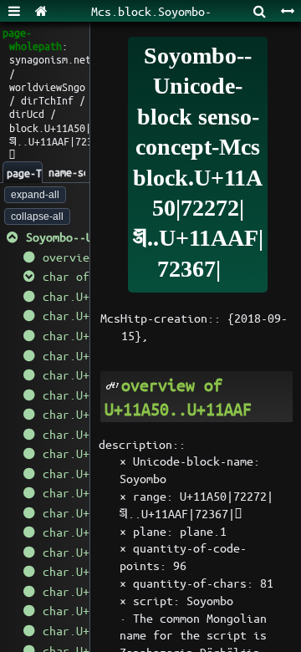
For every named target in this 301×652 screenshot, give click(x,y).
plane (149, 530)
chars (230, 582)
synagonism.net (50, 59)
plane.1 (203, 530)
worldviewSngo (47, 86)
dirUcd (26, 113)
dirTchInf (47, 100)
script (153, 600)
